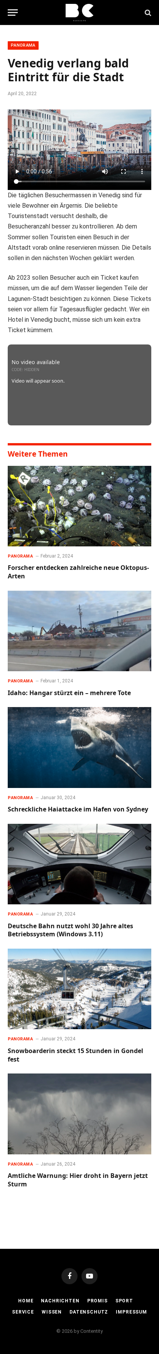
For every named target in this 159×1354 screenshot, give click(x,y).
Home (25, 1301)
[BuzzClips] (80, 12)
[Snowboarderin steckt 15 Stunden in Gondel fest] (79, 989)
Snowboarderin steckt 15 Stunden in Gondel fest (75, 1055)
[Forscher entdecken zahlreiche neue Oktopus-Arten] (79, 506)
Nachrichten (60, 1301)
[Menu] (13, 12)
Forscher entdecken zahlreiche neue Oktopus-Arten (78, 571)
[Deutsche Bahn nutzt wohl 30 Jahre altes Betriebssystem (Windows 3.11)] (79, 864)
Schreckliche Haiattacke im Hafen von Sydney (78, 809)
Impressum (131, 1312)
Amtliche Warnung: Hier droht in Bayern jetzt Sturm (78, 1179)
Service (23, 1312)
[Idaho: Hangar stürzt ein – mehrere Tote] (79, 631)
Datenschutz (88, 1312)
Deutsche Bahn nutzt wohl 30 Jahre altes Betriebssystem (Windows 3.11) (70, 930)
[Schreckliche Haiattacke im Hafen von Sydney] (79, 747)
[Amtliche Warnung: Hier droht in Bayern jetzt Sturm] (79, 1113)
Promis (97, 1301)
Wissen (52, 1312)
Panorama (23, 45)
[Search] (147, 12)
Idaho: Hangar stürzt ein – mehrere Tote (69, 693)
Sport (124, 1301)
